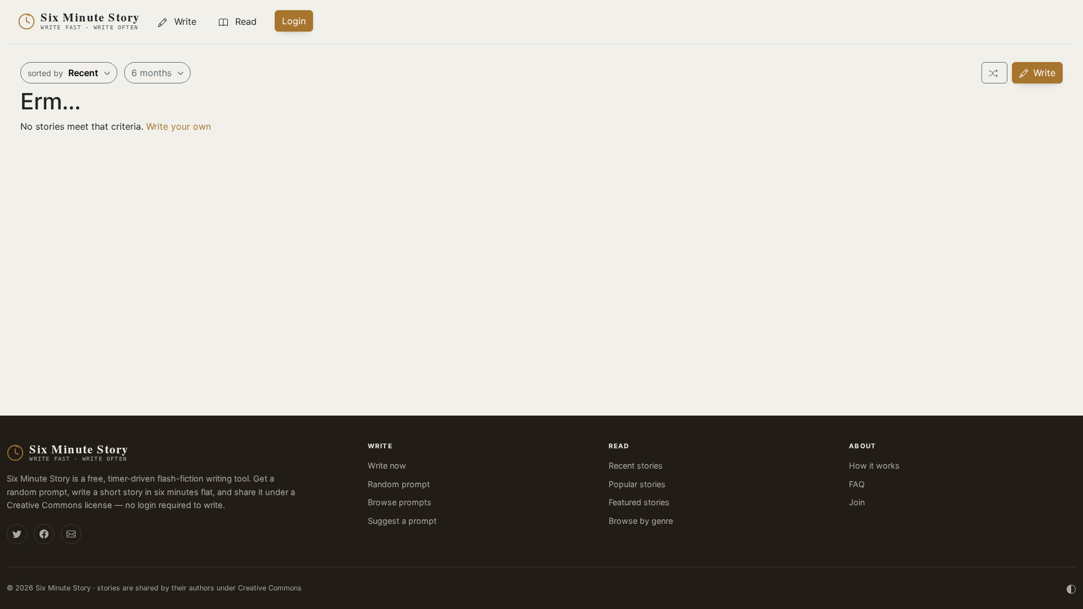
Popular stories (637, 484)
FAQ (857, 484)
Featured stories (639, 502)
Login (294, 21)
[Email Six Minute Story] (71, 534)
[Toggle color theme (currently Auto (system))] (1071, 588)
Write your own (178, 126)
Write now (387, 465)
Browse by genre (641, 521)
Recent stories (636, 465)
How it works (874, 465)
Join (857, 502)
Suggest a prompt (402, 521)
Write (1043, 72)
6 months (152, 72)
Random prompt (399, 484)
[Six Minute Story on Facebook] (44, 534)
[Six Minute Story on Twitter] (17, 534)
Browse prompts (400, 502)
